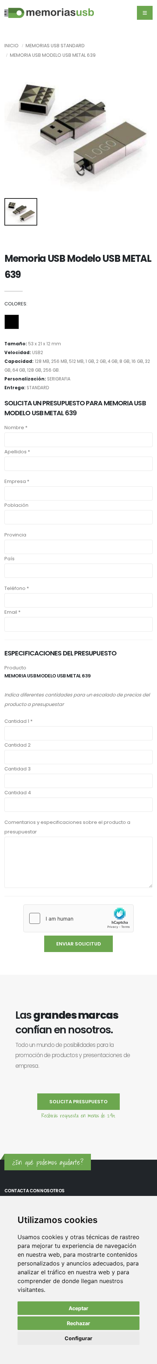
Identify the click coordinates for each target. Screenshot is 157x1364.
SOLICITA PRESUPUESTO (78, 1102)
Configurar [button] (78, 1338)
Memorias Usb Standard (55, 45)
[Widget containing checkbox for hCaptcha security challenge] (78, 918)
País (9, 558)
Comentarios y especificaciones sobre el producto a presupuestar (67, 827)
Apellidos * (17, 451)
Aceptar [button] (78, 1308)
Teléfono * (16, 588)
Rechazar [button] (78, 1323)
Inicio (11, 45)
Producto (15, 667)
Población (16, 505)
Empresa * (16, 481)
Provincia (15, 534)
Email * (12, 612)
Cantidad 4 (17, 792)
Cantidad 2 (17, 745)
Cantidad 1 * (18, 721)
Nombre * (15, 427)
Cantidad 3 (17, 768)
